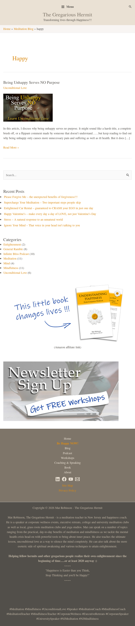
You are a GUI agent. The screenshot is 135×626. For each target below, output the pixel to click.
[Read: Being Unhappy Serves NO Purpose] (29, 107)
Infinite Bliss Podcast (16, 254)
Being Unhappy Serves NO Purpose (31, 82)
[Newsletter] (77, 479)
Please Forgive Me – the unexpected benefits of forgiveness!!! (41, 197)
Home (67, 438)
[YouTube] (70, 479)
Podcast (67, 453)
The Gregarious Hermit (67, 14)
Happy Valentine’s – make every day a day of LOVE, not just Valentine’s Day (50, 214)
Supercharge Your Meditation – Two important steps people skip (42, 202)
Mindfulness (10, 268)
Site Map (67, 485)
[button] (130, 7)
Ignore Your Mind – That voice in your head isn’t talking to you (42, 225)
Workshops (67, 458)
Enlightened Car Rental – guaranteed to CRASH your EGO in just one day (48, 208)
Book (67, 467)
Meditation (9, 258)
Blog (67, 448)
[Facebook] (64, 479)
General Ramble (13, 249)
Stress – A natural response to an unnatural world (33, 219)
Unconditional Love (15, 88)
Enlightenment (12, 244)
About (67, 472)
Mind (6, 263)
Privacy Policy (67, 490)
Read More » (11, 147)
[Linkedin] (57, 479)
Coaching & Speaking (67, 463)
